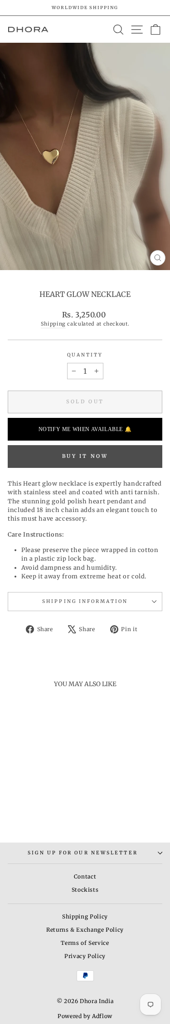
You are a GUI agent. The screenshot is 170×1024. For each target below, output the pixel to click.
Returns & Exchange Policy (85, 929)
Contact (85, 876)
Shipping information (85, 601)
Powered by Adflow (85, 1016)
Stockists (85, 889)
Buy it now (85, 456)
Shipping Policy (85, 916)
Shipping (53, 324)
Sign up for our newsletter (82, 853)
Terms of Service (85, 942)
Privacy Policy (85, 956)
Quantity (85, 355)
